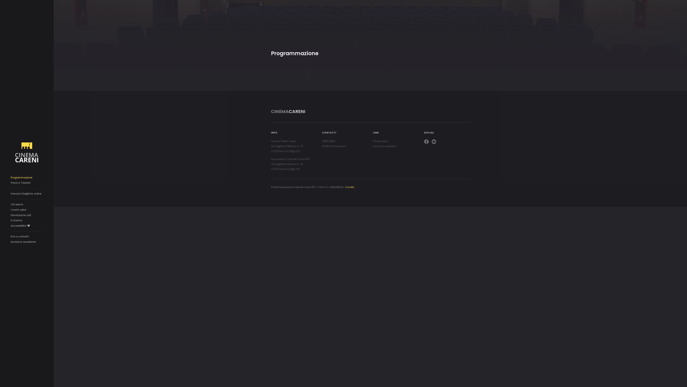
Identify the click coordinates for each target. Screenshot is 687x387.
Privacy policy (380, 141)
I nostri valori (18, 210)
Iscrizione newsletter (23, 242)
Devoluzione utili (21, 215)
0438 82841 (329, 141)
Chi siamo (17, 204)
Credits (349, 187)
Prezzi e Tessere (21, 183)
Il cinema (16, 220)
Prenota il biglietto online (26, 193)
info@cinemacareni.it (334, 146)
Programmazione (21, 177)
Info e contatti (20, 236)
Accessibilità (19, 226)
